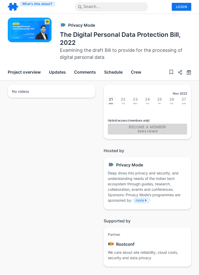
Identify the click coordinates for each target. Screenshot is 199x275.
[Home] (32, 7)
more (140, 200)
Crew (136, 72)
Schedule (113, 72)
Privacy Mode (81, 25)
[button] (178, 73)
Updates (57, 72)
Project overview (24, 72)
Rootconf (125, 244)
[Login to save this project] (171, 72)
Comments (85, 72)
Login (181, 7)
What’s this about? (37, 4)
